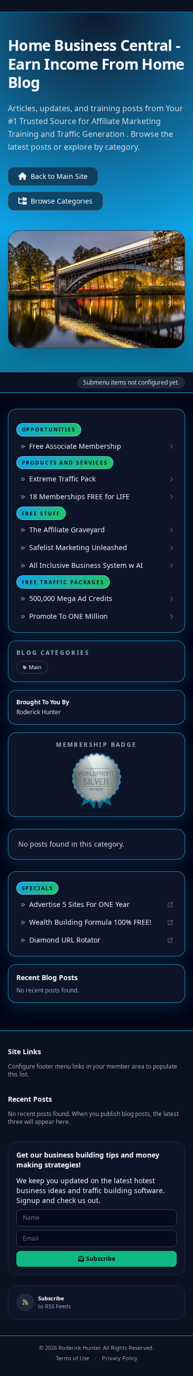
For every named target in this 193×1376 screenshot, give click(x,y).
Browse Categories (62, 201)
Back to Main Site (59, 176)
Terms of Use (72, 1358)
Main (35, 667)
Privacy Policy (120, 1358)
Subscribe (100, 1258)
